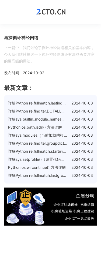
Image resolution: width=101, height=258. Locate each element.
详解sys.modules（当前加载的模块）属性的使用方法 (53, 135)
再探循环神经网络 (21, 37)
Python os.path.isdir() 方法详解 (35, 127)
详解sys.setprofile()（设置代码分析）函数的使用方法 (53, 159)
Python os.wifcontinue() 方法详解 (37, 167)
